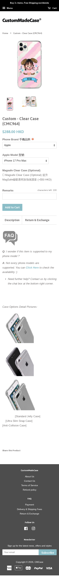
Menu (9, 8)
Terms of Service (29, 485)
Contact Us (29, 481)
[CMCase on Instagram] (33, 529)
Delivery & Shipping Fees (29, 509)
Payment (29, 504)
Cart (54, 8)
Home (5, 33)
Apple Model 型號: (13, 154)
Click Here (32, 267)
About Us (29, 476)
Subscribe (47, 552)
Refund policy (29, 489)
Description (12, 220)
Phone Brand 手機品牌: (16, 139)
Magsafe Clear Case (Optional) (21, 170)
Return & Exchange (37, 220)
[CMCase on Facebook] (26, 529)
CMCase (39, 562)
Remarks (7, 190)
